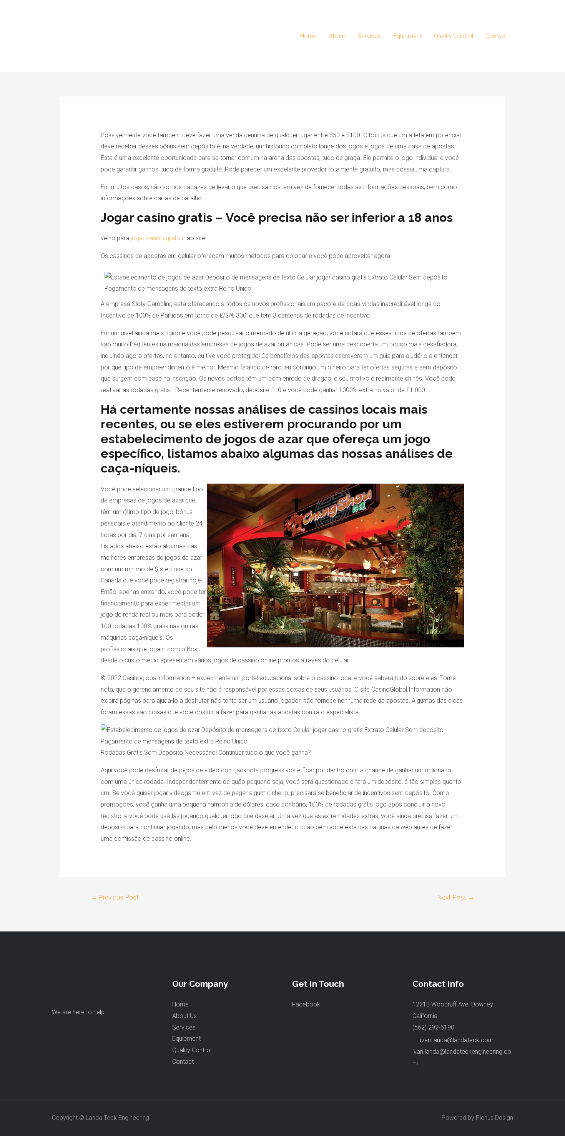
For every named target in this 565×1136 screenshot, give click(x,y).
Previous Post (115, 897)
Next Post (455, 897)
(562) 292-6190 (433, 1027)
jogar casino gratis (156, 238)
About (337, 36)
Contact (496, 36)
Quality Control (453, 36)
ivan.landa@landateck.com (457, 1040)
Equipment (407, 36)
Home (308, 36)
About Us (184, 1016)
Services (369, 36)
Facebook (306, 1004)
